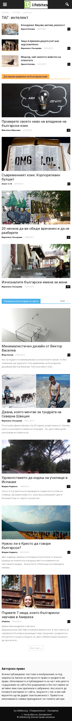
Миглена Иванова (11, 130)
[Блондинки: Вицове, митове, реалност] (10, 29)
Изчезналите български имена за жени (34, 282)
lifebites (6, 621)
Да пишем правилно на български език (25, 76)
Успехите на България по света (21, 301)
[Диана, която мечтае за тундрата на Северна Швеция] (36, 391)
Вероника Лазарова (31, 48)
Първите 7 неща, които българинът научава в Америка (31, 615)
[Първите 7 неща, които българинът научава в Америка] (36, 592)
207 (68, 287)
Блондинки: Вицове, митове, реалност (43, 25)
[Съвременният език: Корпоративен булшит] (36, 154)
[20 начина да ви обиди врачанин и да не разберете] (36, 207)
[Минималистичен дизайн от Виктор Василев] (36, 325)
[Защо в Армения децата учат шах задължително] (10, 45)
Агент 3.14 (7, 183)
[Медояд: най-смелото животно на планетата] (10, 61)
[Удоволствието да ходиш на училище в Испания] (36, 457)
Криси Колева (28, 29)
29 (69, 130)
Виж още (34, 648)
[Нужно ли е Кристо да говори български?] (36, 522)
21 (69, 237)
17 (69, 486)
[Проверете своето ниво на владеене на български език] (36, 100)
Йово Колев (7, 355)
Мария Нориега (10, 486)
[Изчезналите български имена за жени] (36, 261)
